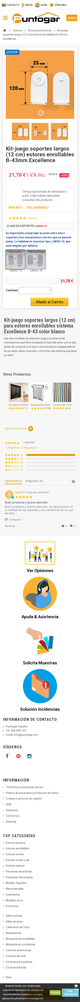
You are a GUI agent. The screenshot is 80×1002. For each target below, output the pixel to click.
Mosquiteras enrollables (20, 938)
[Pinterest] (18, 756)
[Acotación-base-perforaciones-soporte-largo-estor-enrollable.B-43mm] (40, 131)
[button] (15, 519)
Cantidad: (12, 290)
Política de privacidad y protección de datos (32, 793)
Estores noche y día (18, 860)
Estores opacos (15, 865)
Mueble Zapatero (16, 882)
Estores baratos (15, 842)
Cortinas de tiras (16, 956)
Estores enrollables (17, 848)
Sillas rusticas (14, 915)
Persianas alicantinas (19, 871)
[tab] (13, 481)
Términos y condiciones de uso (24, 787)
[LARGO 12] (15, 259)
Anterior (6, 131)
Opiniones (12, 810)
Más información (70, 993)
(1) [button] (22, 454)
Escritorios (12, 906)
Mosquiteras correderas (20, 944)
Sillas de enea (14, 921)
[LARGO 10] (36, 259)
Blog (8, 977)
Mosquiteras (13, 933)
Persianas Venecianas (19, 877)
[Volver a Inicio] (4, 30)
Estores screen (15, 854)
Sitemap (11, 821)
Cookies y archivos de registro (24, 798)
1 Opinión (31, 218)
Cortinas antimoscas (18, 950)
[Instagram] (29, 756)
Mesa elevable (14, 888)
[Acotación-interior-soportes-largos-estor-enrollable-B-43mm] (59, 131)
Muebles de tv (14, 900)
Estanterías (13, 894)
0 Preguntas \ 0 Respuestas (21, 447)
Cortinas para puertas (19, 961)
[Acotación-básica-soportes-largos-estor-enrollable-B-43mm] (20, 131)
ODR (8, 804)
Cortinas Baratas (16, 967)
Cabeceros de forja (17, 927)
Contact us (12, 815)
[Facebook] (7, 756)
